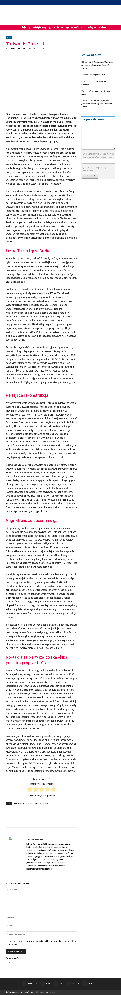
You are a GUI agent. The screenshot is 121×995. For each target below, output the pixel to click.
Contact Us (90, 175)
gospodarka (56, 27)
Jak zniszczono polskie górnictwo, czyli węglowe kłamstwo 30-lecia (96, 103)
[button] (111, 27)
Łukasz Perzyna (18, 48)
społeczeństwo (75, 27)
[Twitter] (108, 2)
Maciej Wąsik (19, 803)
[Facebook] (93, 2)
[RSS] (103, 2)
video (102, 27)
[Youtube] (113, 2)
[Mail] (98, 2)
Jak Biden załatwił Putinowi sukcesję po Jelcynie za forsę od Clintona (97, 65)
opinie (9, 38)
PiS (46, 803)
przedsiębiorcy (37, 27)
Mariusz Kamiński (35, 803)
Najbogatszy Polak (97, 74)
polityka (92, 27)
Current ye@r (13, 958)
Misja (23, 27)
